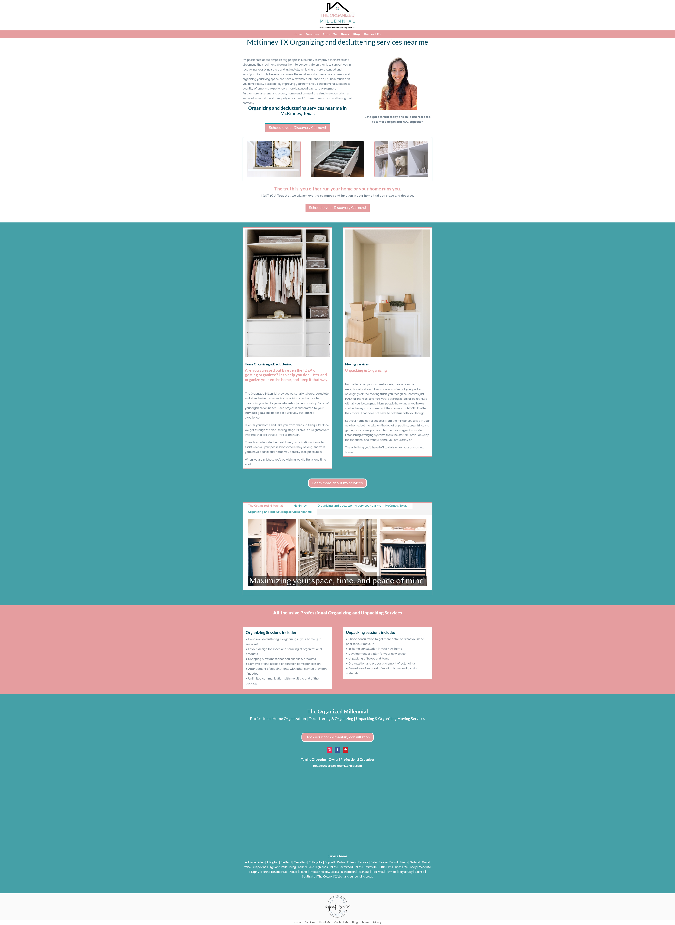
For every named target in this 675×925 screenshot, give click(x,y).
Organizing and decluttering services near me (280, 511)
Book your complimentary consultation (338, 737)
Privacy (377, 922)
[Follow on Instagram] (329, 750)
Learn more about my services (337, 483)
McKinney (300, 505)
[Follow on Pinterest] (345, 750)
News (345, 34)
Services (312, 34)
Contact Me (372, 34)
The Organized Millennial (265, 505)
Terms (365, 922)
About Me (330, 34)
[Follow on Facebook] (337, 750)
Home (298, 34)
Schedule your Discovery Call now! (297, 128)
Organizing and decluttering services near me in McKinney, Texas (362, 505)
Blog (356, 34)
